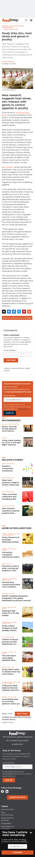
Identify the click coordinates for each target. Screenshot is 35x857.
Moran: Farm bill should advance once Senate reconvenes (9, 429)
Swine (4, 438)
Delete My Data (17, 797)
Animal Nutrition (9, 697)
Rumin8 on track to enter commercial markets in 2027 (10, 568)
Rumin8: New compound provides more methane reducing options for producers (11, 584)
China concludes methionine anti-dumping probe (9, 496)
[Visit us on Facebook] (2, 791)
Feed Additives (11, 29)
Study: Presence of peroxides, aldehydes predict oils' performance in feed (11, 539)
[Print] (4, 312)
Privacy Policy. (23, 409)
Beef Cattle (7, 564)
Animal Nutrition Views (9, 549)
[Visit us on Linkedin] (6, 791)
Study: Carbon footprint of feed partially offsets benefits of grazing (10, 628)
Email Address (10, 350)
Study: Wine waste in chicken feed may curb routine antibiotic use (11, 671)
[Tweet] (19, 312)
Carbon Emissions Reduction (9, 579)
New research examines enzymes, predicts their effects (11, 510)
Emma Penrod (8, 62)
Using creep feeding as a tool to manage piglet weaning (11, 442)
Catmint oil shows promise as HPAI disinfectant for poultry (10, 641)
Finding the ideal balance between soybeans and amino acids (11, 688)
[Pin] (24, 312)
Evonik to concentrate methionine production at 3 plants (9, 468)
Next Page (22, 714)
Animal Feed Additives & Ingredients (13, 26)
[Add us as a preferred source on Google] (29, 312)
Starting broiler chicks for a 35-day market (10, 613)
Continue (17, 852)
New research (8, 167)
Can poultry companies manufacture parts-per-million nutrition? (11, 554)
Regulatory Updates (10, 424)
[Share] (9, 312)
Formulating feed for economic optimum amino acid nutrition (11, 701)
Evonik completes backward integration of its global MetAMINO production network (16, 598)
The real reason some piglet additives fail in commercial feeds (10, 658)
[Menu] (31, 20)
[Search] (26, 20)
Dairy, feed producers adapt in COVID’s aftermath (10, 482)
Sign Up (9, 413)
